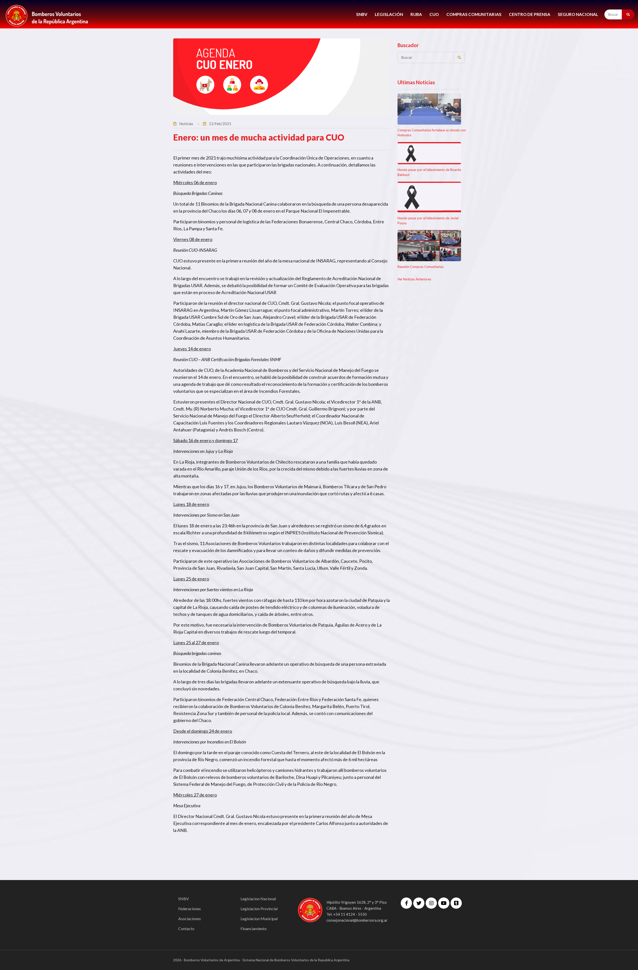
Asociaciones (189, 918)
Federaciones (189, 908)
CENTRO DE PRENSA (529, 14)
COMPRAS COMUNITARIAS (473, 14)
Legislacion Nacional (258, 898)
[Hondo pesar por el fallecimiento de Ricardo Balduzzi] (429, 153)
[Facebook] (406, 903)
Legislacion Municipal (259, 918)
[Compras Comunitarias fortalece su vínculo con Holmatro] (429, 109)
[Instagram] (431, 903)
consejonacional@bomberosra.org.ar (357, 920)
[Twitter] (418, 903)
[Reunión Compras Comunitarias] (429, 245)
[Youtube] (443, 903)
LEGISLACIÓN (389, 14)
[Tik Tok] (456, 903)
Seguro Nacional (578, 14)
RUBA (416, 14)
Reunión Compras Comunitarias (421, 267)
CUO (434, 14)
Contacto (186, 928)
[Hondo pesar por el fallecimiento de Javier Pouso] (429, 197)
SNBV (361, 14)
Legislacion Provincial (259, 908)
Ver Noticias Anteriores (414, 279)
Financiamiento (253, 928)
